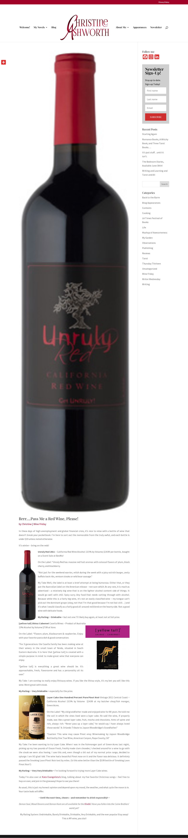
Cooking (146, 213)
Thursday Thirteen (151, 263)
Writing (146, 284)
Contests (146, 207)
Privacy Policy (164, 2)
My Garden (147, 237)
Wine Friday (39, 524)
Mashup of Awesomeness (154, 232)
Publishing (147, 247)
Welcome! (25, 27)
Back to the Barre (151, 197)
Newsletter (156, 27)
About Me (121, 27)
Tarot (145, 258)
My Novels (39, 27)
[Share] (3, 62)
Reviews (146, 253)
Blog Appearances (151, 202)
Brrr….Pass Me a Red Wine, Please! (48, 518)
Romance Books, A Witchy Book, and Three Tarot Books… (155, 143)
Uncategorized (149, 268)
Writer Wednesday (151, 279)
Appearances (139, 27)
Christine (27, 524)
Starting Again (149, 134)
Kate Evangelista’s (51, 776)
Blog (53, 27)
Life (144, 227)
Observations (149, 242)
